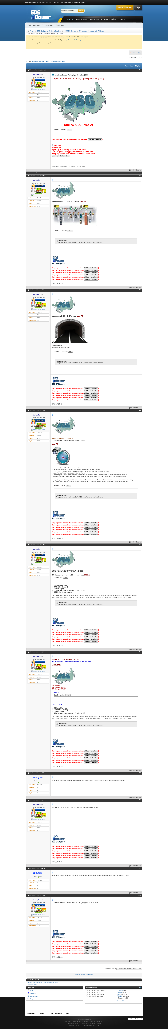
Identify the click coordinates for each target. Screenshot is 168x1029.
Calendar (36, 25)
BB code (120, 990)
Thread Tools (129, 66)
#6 (140, 652)
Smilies (119, 992)
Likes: (134, 53)
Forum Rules (110, 19)
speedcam (46, 982)
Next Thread (89, 975)
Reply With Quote (136, 170)
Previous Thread (80, 975)
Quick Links (60, 25)
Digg (31, 990)
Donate (122, 19)
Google (32, 999)
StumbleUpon (34, 996)
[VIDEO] (119, 996)
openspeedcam (37, 982)
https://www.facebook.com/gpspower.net (76, 40)
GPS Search (96, 19)
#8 (140, 800)
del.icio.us (33, 993)
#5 (140, 544)
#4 (140, 410)
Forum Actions (47, 25)
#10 (140, 895)
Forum (70, 19)
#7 (140, 773)
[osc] (56, 982)
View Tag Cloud (32, 984)
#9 (140, 868)
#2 (140, 175)
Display (137, 66)
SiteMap (42, 1013)
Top (140, 968)
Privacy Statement (55, 1013)
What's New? (82, 19)
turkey (52, 982)
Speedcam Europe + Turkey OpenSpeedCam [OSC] (48, 61)
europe (30, 982)
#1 (140, 70)
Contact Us (31, 1013)
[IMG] (118, 994)
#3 (140, 290)
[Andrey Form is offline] (38, 89)
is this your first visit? (44, 2)
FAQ (29, 25)
